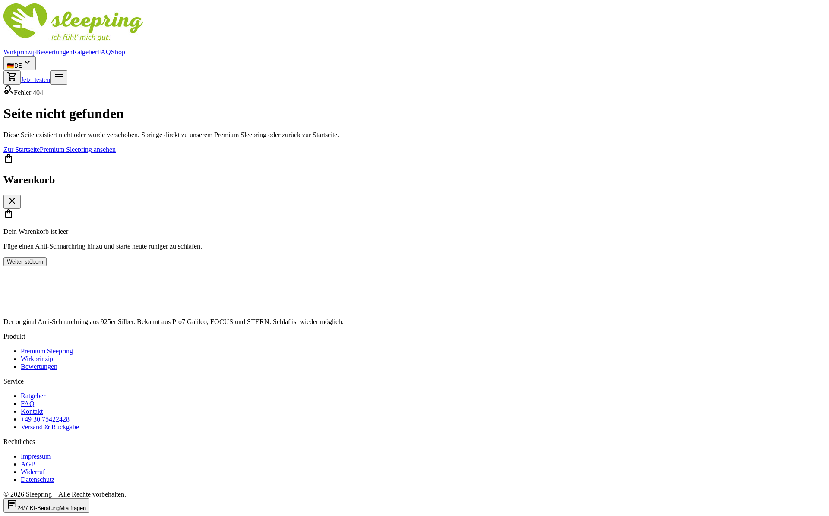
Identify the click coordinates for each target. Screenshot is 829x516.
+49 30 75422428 (45, 419)
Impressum (36, 456)
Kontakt (32, 411)
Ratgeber (85, 52)
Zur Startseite (21, 149)
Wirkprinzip (19, 52)
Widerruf (33, 471)
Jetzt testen (35, 79)
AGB (28, 464)
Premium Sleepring (47, 351)
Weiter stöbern (25, 261)
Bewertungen (54, 52)
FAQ (104, 52)
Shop (118, 52)
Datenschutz (37, 479)
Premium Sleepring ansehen (78, 149)
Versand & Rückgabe (50, 427)
